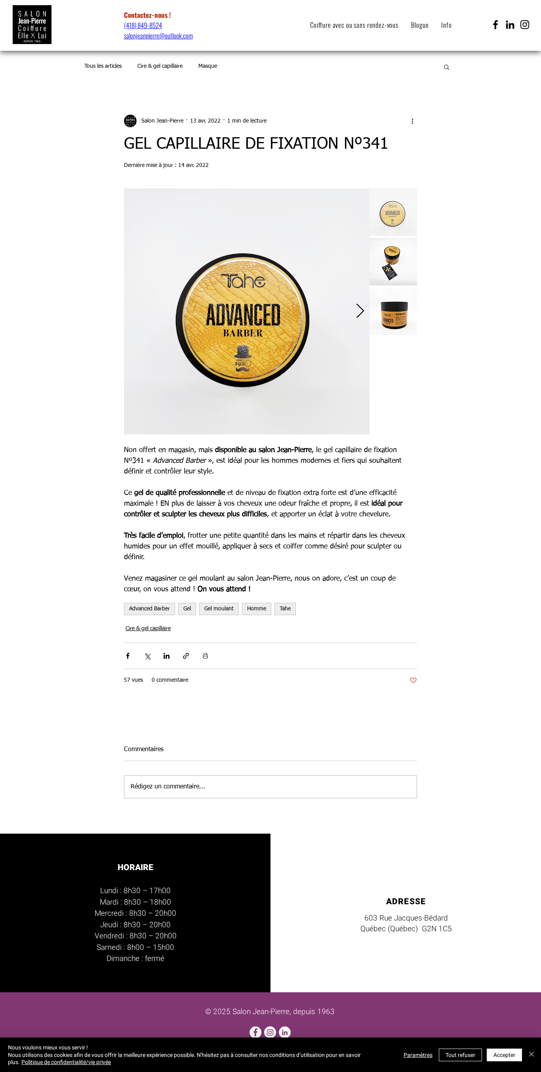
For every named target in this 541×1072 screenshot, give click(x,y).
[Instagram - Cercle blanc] (270, 1032)
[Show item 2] (393, 262)
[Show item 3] (393, 311)
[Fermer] (531, 1055)
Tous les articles (103, 66)
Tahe (285, 609)
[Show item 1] (393, 212)
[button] (449, 25)
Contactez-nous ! (147, 15)
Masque (207, 66)
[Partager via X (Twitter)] (147, 656)
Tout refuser (460, 1055)
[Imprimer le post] (205, 656)
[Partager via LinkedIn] (166, 656)
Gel (187, 609)
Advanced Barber (149, 609)
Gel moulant (219, 609)
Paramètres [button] (418, 1055)
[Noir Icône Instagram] (525, 25)
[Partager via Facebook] (127, 656)
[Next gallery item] (360, 311)
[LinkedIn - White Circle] (285, 1032)
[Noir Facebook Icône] (495, 25)
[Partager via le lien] (186, 656)
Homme (256, 609)
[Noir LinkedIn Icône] (510, 25)
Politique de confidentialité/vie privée (66, 1062)
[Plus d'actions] (412, 121)
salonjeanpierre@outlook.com (158, 35)
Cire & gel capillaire (160, 66)
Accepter (504, 1055)
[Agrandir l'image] (247, 311)
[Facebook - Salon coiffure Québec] (255, 1032)
